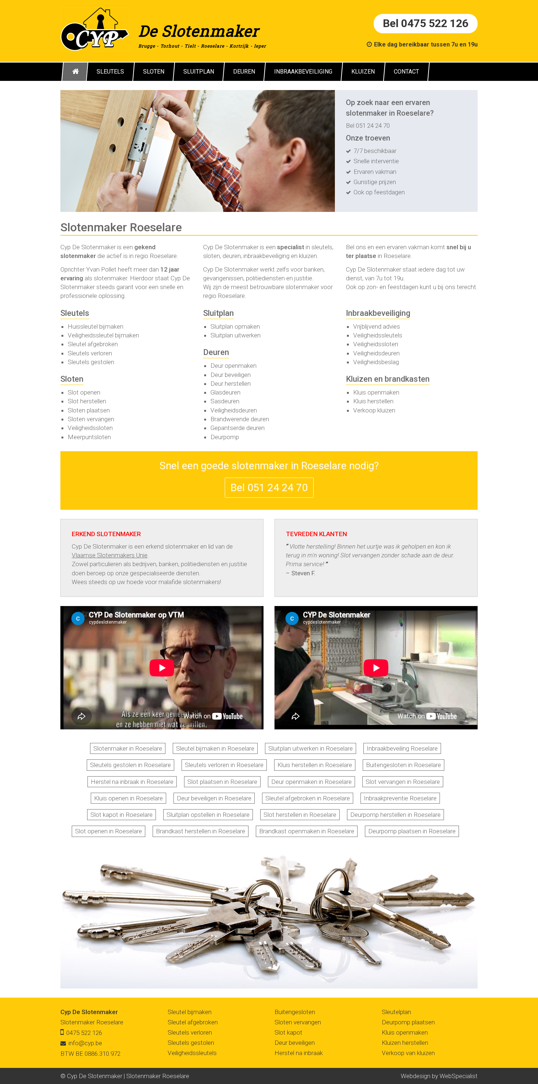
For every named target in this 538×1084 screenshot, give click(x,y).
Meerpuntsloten (89, 437)
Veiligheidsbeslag (376, 362)
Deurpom (223, 437)
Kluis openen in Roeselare (128, 798)
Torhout (169, 46)
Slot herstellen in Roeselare (300, 814)
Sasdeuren (224, 401)
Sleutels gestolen (91, 362)
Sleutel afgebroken (93, 344)
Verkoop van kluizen (408, 1053)
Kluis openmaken (376, 392)
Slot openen (84, 392)
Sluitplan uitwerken (235, 335)
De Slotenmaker (198, 30)
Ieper (260, 46)
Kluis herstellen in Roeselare (314, 765)
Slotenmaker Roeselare (91, 1022)
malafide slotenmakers (189, 582)
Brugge (146, 46)
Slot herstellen (87, 401)
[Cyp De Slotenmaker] (94, 28)
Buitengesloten (294, 1012)
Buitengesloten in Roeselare (403, 765)
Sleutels (74, 313)
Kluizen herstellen (405, 1042)
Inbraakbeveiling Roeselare (402, 748)
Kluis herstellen (373, 401)
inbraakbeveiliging (266, 255)
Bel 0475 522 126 (425, 23)
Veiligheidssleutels (377, 335)
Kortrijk (239, 46)
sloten (211, 255)
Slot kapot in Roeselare (121, 814)
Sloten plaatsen (89, 410)
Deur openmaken (233, 365)
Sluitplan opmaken (235, 326)
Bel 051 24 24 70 (368, 125)
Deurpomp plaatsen (408, 1022)
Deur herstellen (230, 383)
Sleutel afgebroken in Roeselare (307, 798)
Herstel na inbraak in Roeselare (132, 781)
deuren (232, 255)
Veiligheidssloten (90, 427)
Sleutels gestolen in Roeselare (130, 765)
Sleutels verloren (90, 353)
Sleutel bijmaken (190, 1012)
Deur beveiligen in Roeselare (214, 798)
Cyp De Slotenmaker (89, 1012)
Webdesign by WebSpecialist (439, 1076)
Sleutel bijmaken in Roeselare (215, 748)
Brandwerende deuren (239, 419)
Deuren (216, 352)
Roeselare (212, 46)
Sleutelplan (396, 1012)
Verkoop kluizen (374, 410)
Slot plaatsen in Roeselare (222, 781)
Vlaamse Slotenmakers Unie (109, 555)
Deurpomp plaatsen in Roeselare (412, 831)
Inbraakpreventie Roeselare (400, 798)
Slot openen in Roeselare (108, 831)
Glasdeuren (225, 392)
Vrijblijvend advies (376, 326)
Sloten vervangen (91, 419)
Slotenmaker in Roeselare (127, 748)
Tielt (190, 46)
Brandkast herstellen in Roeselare (200, 831)
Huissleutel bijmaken (95, 326)
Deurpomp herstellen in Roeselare (395, 814)
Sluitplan (218, 313)
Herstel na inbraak (298, 1053)
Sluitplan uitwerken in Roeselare (310, 748)
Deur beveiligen (230, 374)
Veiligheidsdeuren (233, 410)
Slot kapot (288, 1032)
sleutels (321, 247)
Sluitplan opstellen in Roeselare (208, 814)
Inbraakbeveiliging (378, 313)
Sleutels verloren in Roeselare (224, 765)
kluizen (308, 255)
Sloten (71, 379)
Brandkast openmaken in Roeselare (306, 831)
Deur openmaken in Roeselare (311, 781)
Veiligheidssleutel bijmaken (103, 335)
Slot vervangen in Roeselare (403, 781)
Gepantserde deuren (237, 427)
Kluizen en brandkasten (388, 379)
